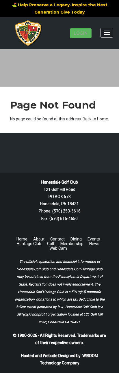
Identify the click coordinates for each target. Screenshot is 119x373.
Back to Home (95, 119)
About (38, 239)
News (94, 243)
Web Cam (58, 248)
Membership (71, 243)
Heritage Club (29, 243)
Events (94, 239)
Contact (57, 239)
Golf (51, 243)
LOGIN (81, 33)
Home (21, 239)
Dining (76, 239)
